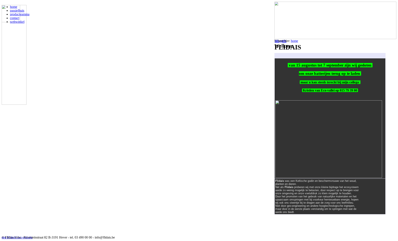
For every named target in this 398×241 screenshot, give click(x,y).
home (294, 41)
